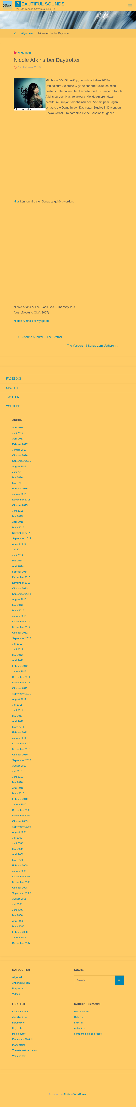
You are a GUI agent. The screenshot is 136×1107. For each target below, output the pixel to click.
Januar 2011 (19, 738)
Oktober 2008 (20, 887)
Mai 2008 (17, 915)
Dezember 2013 (21, 577)
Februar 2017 (20, 444)
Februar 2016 (20, 488)
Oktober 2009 (20, 821)
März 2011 (18, 727)
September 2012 (21, 638)
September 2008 (21, 893)
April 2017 (18, 438)
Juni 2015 (17, 510)
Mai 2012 (17, 655)
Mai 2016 (17, 477)
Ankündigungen (21, 983)
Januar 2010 (19, 804)
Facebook (14, 378)
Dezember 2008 (21, 876)
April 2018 (18, 427)
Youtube (13, 406)
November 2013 (21, 583)
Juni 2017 (17, 433)
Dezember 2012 (21, 621)
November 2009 (21, 815)
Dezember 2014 (21, 533)
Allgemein (27, 33)
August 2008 (19, 898)
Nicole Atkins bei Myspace (31, 320)
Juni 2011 (17, 710)
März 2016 (18, 483)
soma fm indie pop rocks (88, 1033)
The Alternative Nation (24, 1050)
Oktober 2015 (20, 505)
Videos (16, 994)
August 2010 (19, 765)
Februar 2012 (20, 666)
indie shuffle (19, 1033)
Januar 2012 (19, 671)
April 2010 (18, 788)
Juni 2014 (17, 555)
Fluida (66, 1094)
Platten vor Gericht (22, 1039)
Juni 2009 (17, 843)
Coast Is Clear (20, 1011)
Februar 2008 (20, 932)
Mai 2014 (17, 560)
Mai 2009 (17, 849)
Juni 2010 (17, 777)
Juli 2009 (17, 838)
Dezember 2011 (21, 677)
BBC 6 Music (81, 1011)
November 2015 (21, 499)
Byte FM (79, 1017)
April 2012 (18, 660)
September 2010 (21, 760)
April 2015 (18, 522)
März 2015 (18, 527)
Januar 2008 (19, 937)
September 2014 (21, 538)
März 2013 (18, 610)
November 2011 (21, 682)
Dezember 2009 (21, 810)
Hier (16, 201)
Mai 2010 (17, 782)
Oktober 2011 (19, 688)
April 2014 (18, 566)
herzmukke (18, 1022)
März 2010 (18, 793)
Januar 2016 (19, 494)
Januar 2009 (19, 871)
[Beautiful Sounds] (7, 5)
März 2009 (18, 860)
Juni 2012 (17, 649)
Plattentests (18, 1045)
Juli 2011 (17, 704)
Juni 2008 (17, 910)
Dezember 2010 (21, 743)
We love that (19, 1056)
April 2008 (18, 921)
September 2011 (21, 693)
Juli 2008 (17, 904)
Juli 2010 (17, 771)
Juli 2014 (17, 549)
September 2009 (21, 826)
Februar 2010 (20, 799)
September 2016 (21, 461)
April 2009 (18, 854)
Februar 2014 (20, 571)
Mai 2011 (17, 716)
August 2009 (19, 832)
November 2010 (21, 749)
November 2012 (21, 627)
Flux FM (78, 1022)
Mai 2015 (17, 516)
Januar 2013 (19, 616)
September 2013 (21, 594)
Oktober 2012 (20, 632)
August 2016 (19, 466)
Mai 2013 (17, 605)
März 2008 (18, 926)
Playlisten (17, 988)
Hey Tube (17, 1028)
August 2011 (19, 699)
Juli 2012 (17, 643)
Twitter (12, 397)
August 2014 (19, 544)
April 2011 (17, 721)
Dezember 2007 (21, 943)
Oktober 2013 (20, 588)
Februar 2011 (19, 732)
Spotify (12, 388)
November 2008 (21, 882)
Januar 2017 (19, 449)
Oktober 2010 (20, 754)
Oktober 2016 (20, 455)
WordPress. (80, 1094)
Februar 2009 (20, 865)
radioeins (79, 1028)
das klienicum (19, 1017)
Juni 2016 (17, 472)
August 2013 (19, 599)
